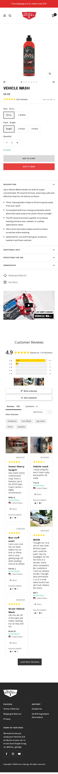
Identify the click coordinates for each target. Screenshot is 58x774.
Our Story (13, 282)
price (10, 426)
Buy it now (29, 167)
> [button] (30, 662)
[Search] (10, 15)
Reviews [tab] (10, 406)
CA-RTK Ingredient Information (40, 716)
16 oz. (9, 115)
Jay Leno (40, 421)
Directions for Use (13, 258)
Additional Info (11, 250)
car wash (26, 421)
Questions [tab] (29, 406)
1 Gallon (22, 115)
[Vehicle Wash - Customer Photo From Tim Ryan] (39, 382)
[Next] (53, 82)
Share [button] (14, 509)
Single (9, 129)
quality (21, 426)
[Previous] (4, 82)
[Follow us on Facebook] (6, 754)
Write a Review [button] (30, 391)
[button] (11, 518)
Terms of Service (11, 709)
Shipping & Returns (17, 275)
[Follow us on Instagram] (13, 754)
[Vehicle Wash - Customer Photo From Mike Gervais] (18, 382)
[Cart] (53, 15)
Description (9, 184)
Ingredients (9, 265)
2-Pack (21, 129)
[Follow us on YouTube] (19, 754)
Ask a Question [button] (30, 397)
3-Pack (34, 129)
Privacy (6, 719)
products (12, 421)
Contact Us (37, 709)
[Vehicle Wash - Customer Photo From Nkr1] (29, 382)
